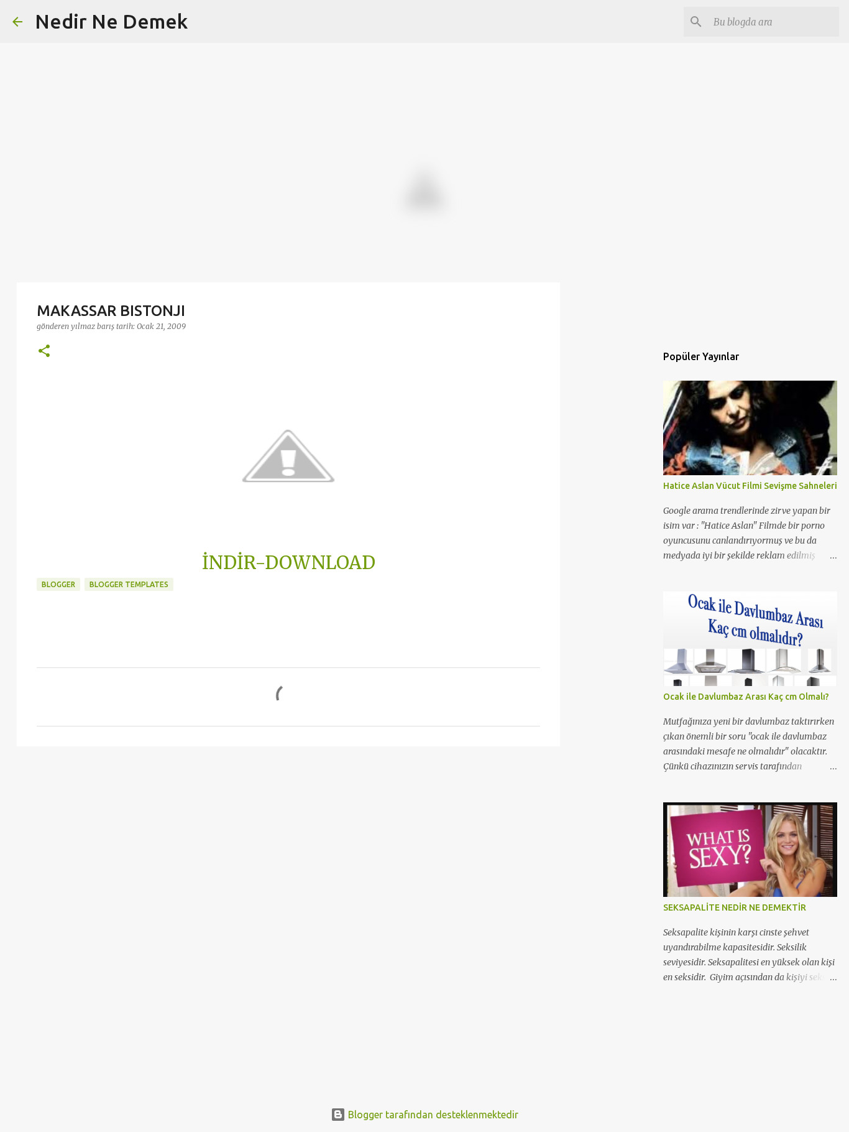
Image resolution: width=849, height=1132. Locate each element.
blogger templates (128, 584)
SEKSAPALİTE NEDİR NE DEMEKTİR (734, 907)
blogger (58, 584)
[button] (44, 351)
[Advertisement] (288, 852)
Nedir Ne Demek (111, 21)
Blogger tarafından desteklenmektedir (432, 1114)
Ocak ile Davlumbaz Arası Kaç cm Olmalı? (746, 697)
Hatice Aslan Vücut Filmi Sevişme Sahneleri (750, 486)
